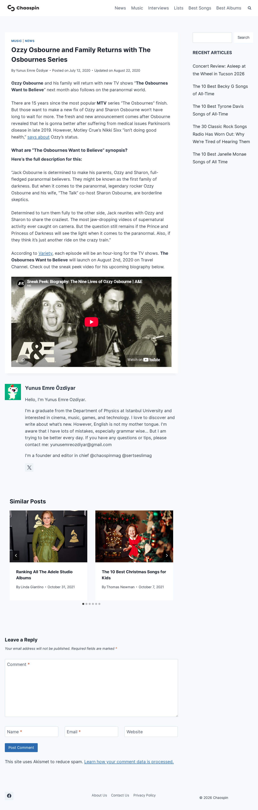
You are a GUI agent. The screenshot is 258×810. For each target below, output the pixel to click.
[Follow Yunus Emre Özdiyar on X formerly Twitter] (29, 467)
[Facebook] (9, 796)
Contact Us (120, 795)
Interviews (158, 7)
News (120, 7)
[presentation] (48, 536)
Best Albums (228, 7)
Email (74, 731)
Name (14, 731)
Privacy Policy (144, 795)
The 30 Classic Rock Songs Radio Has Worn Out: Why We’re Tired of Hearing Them (221, 134)
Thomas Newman (120, 587)
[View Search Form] (249, 8)
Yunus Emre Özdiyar (32, 70)
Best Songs (199, 7)
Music (137, 7)
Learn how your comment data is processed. (129, 761)
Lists (178, 7)
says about (38, 136)
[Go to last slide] (16, 555)
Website (135, 731)
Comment (18, 664)
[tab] (83, 604)
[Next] (166, 555)
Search (244, 37)
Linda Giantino (32, 587)
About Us (99, 795)
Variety (45, 253)
